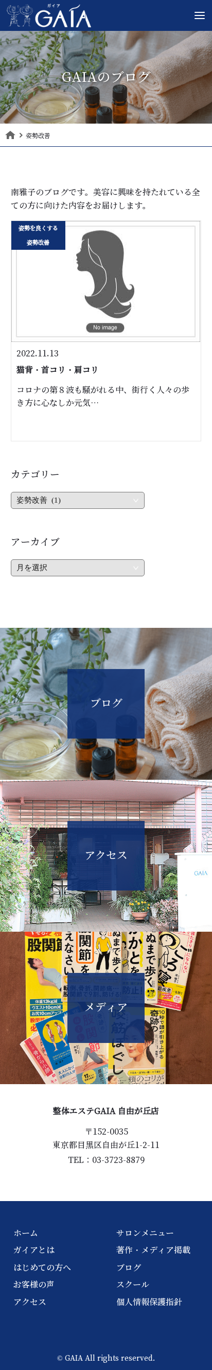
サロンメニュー (145, 1233)
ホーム (25, 1233)
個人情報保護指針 (149, 1302)
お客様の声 (34, 1284)
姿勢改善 (38, 242)
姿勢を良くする (38, 228)
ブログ (128, 1267)
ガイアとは (34, 1250)
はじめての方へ (42, 1267)
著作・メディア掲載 (153, 1250)
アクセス (29, 1302)
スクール (132, 1284)
